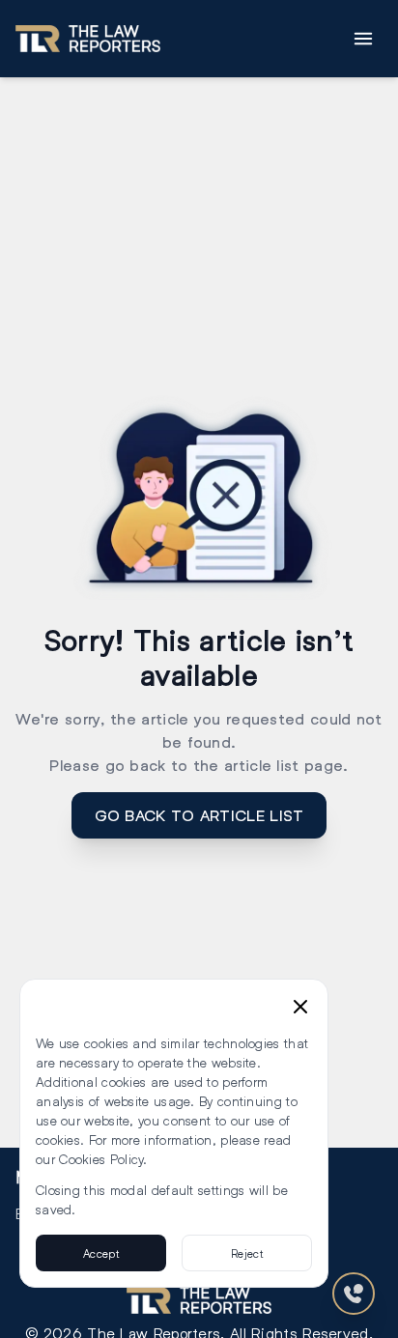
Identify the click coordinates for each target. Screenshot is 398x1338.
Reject (247, 1253)
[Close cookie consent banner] (300, 1006)
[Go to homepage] (87, 38)
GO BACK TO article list (199, 815)
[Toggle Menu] (363, 38)
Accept (101, 1253)
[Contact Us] (353, 1293)
